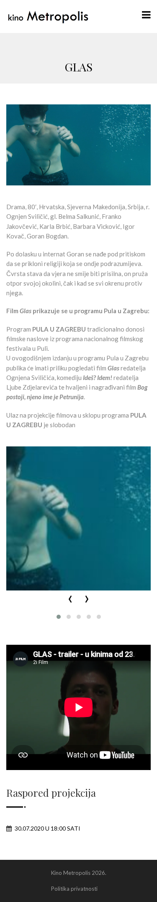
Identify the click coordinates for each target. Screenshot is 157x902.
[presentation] (70, 599)
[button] (59, 617)
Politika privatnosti (74, 888)
